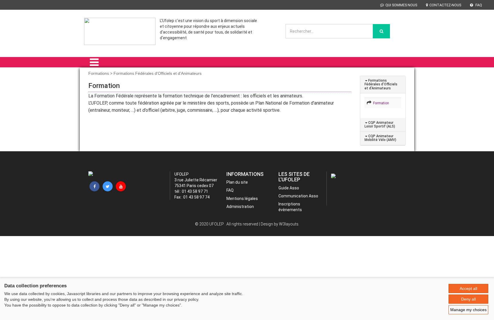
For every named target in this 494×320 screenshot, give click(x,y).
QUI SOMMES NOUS (401, 5)
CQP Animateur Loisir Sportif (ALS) (379, 124)
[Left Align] (381, 31)
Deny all (468, 299)
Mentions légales (242, 198)
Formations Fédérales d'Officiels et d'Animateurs (380, 84)
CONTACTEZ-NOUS (445, 5)
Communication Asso (298, 196)
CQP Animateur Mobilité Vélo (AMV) (380, 138)
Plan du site (237, 182)
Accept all (468, 288)
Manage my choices (468, 309)
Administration (240, 206)
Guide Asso (288, 188)
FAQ (478, 5)
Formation (380, 103)
